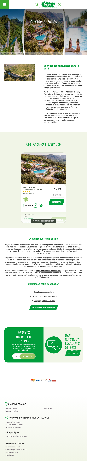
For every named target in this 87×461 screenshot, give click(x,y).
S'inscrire (27, 356)
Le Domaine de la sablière (14, 425)
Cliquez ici (73, 353)
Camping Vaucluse (11, 411)
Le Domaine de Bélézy (13, 427)
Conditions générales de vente (15, 450)
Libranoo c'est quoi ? (12, 447)
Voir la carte (29, 205)
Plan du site (9, 455)
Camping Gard (48, 408)
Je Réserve (56, 202)
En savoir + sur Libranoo (43, 307)
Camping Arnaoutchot (13, 422)
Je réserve (58, 220)
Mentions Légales (11, 452)
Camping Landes (11, 408)
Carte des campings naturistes (16, 436)
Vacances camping (7, 53)
